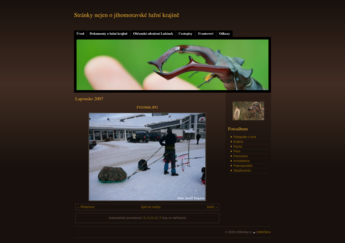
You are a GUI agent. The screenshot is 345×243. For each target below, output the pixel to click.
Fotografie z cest (244, 137)
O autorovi (205, 33)
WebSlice (264, 232)
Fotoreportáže (243, 166)
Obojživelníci (242, 170)
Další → (212, 207)
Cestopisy (185, 33)
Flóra (236, 151)
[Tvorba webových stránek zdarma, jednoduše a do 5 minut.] (254, 232)
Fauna (237, 146)
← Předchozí (85, 207)
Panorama (240, 156)
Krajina (238, 142)
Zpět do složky (151, 207)
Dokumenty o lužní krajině (109, 33)
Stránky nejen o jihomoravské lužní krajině (126, 15)
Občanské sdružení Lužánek (153, 33)
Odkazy (224, 33)
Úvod (80, 33)
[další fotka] (211, 156)
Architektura (241, 161)
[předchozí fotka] (83, 156)
